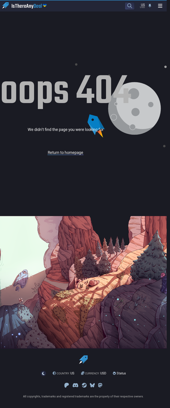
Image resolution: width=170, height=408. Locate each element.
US (65, 373)
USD (95, 373)
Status (121, 373)
